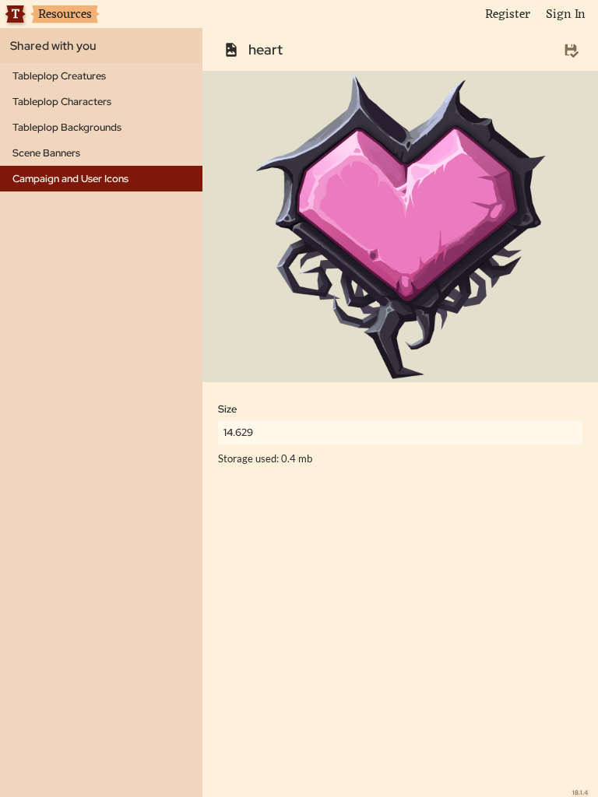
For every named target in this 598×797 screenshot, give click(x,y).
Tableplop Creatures (59, 76)
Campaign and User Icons (70, 178)
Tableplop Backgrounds (66, 127)
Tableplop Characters (61, 101)
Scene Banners (46, 153)
